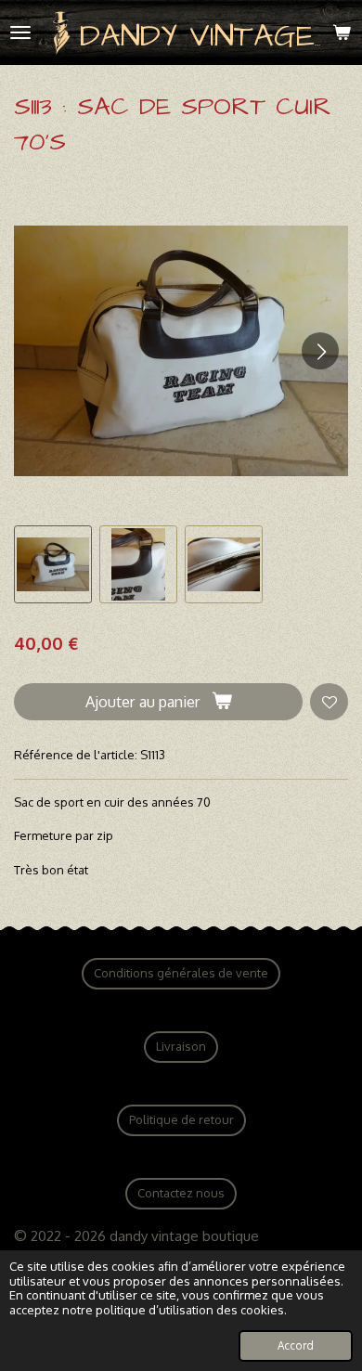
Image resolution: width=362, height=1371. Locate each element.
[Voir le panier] (341, 32)
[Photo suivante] (320, 350)
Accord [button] (296, 1345)
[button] (53, 564)
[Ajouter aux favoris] (329, 702)
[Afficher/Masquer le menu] (20, 32)
